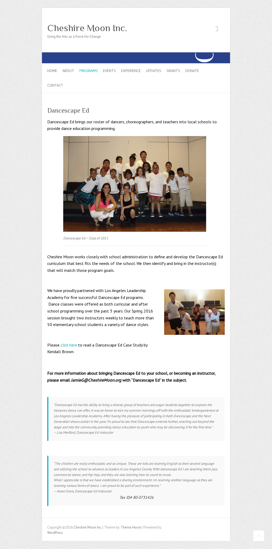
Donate (192, 70)
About (68, 70)
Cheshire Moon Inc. (87, 28)
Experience (131, 70)
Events (109, 70)
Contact (55, 85)
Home (52, 70)
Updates (153, 70)
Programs (88, 70)
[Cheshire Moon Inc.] (136, 55)
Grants (173, 70)
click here (68, 345)
